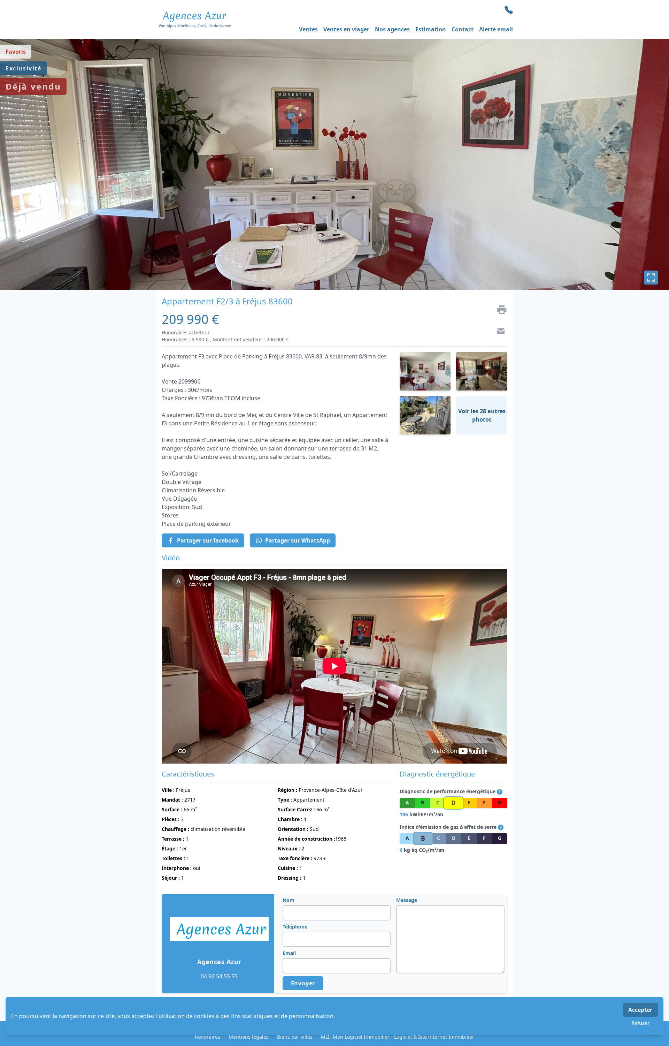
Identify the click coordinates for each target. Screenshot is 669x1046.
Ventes (308, 29)
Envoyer (303, 983)
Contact (463, 29)
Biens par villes (295, 1036)
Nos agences (392, 29)
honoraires (207, 1036)
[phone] (509, 10)
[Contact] (499, 332)
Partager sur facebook (208, 540)
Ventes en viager (346, 29)
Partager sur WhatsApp (297, 540)
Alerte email (496, 29)
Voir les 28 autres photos (482, 415)
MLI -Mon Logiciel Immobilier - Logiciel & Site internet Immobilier (397, 1036)
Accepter (640, 1010)
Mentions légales (249, 1036)
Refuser (640, 1023)
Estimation (430, 29)
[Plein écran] (651, 278)
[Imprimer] (499, 309)
